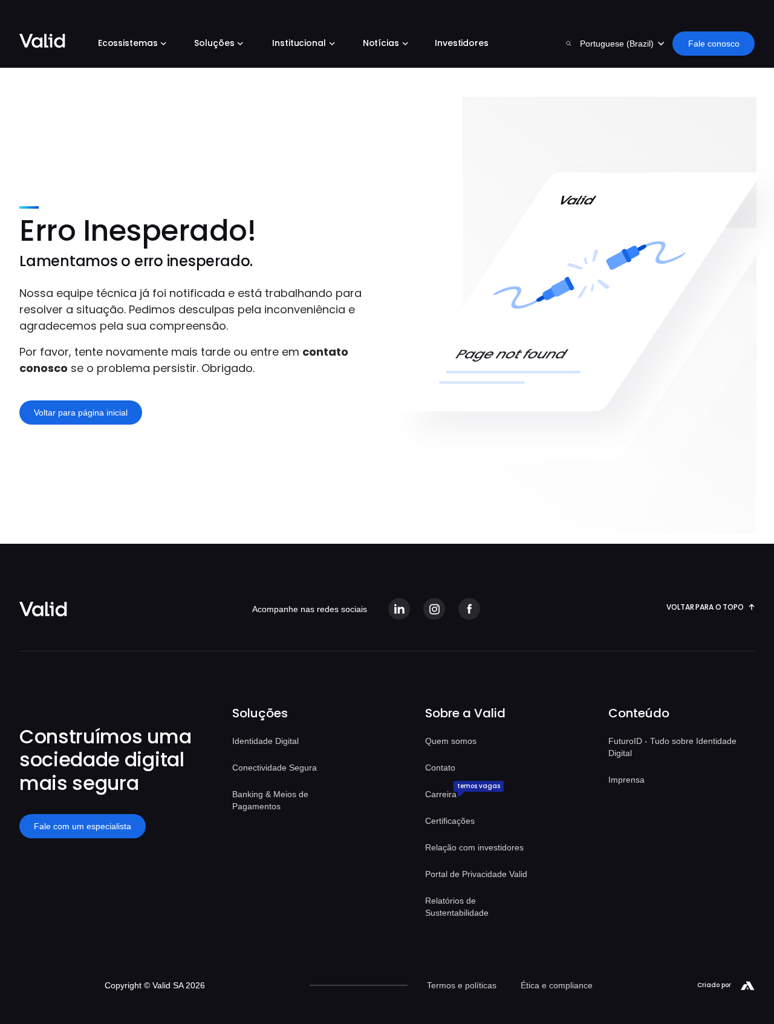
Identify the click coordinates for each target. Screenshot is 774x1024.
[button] (129, 44)
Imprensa (626, 779)
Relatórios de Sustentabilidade (457, 907)
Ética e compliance (557, 985)
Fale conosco (714, 43)
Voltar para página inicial (81, 412)
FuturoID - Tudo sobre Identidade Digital (672, 747)
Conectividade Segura (274, 767)
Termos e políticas (461, 985)
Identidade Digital (265, 741)
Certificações (450, 821)
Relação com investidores (474, 847)
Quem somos (450, 741)
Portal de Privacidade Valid (476, 874)
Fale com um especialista (82, 826)
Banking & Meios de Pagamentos (270, 800)
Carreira (441, 794)
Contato (440, 767)
